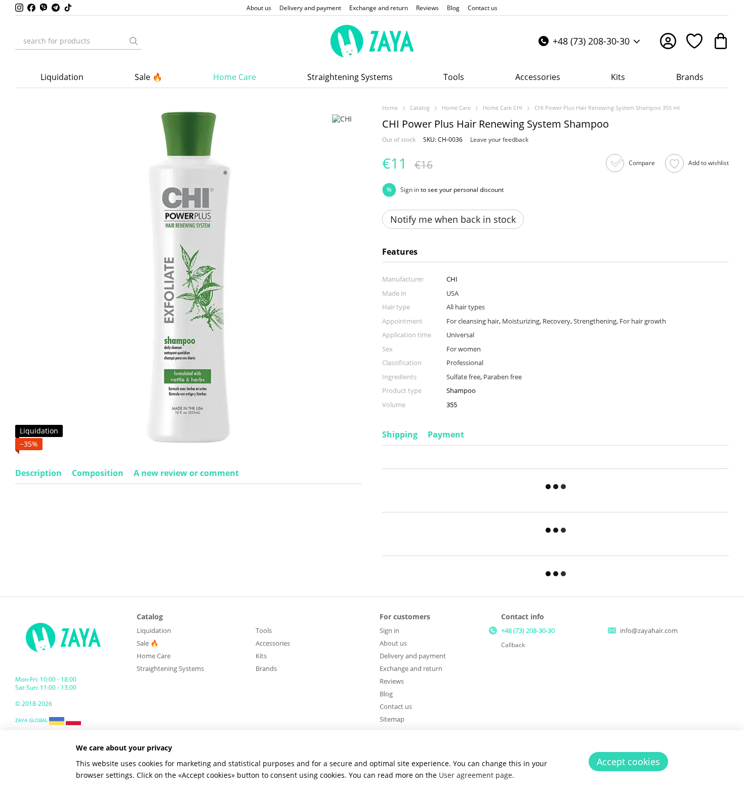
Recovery (556, 321)
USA (452, 293)
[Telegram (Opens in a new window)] (56, 8)
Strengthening (594, 321)
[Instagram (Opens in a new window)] (19, 8)
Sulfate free (463, 376)
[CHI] (341, 118)
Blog (453, 8)
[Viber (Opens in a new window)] (43, 8)
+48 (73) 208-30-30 (591, 41)
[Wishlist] (694, 41)
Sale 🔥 (148, 77)
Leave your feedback (499, 139)
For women (463, 348)
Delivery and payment (310, 8)
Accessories (537, 77)
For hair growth (642, 321)
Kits (618, 77)
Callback (513, 645)
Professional (464, 362)
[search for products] (134, 41)
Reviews (427, 8)
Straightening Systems (350, 77)
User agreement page (475, 775)
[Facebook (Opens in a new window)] (31, 8)
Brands (690, 77)
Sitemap (392, 719)
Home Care (234, 77)
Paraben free (502, 376)
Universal (460, 334)
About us (258, 8)
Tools (453, 77)
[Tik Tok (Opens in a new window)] (68, 8)
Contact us (483, 8)
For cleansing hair (472, 321)
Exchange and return (378, 8)
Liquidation (62, 77)
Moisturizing (521, 321)
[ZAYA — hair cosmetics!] (63, 636)
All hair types (465, 306)
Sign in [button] (409, 189)
